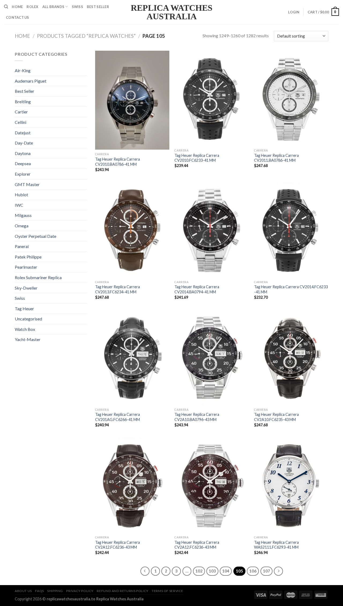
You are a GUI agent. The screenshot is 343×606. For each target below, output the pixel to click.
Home (17, 7)
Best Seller (98, 7)
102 (199, 570)
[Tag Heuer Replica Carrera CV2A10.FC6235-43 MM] (291, 357)
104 (225, 570)
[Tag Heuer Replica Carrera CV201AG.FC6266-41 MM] (132, 357)
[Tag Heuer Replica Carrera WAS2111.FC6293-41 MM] (291, 485)
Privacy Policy (80, 591)
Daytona (23, 153)
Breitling (23, 101)
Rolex (32, 7)
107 (266, 570)
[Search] (6, 7)
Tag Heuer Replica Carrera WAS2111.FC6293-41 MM (276, 545)
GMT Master (27, 184)
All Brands (53, 7)
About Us (23, 591)
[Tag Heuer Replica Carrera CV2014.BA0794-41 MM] (211, 230)
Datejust (23, 132)
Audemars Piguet (30, 80)
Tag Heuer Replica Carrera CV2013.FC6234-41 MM (117, 289)
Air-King (23, 70)
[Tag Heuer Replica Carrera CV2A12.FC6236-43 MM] (132, 485)
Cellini (20, 122)
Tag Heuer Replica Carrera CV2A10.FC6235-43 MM (276, 417)
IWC (19, 205)
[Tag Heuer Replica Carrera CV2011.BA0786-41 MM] (291, 98)
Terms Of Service (167, 591)
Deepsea (23, 163)
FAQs (39, 591)
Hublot (21, 194)
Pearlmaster (26, 266)
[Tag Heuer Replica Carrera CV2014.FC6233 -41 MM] (291, 230)
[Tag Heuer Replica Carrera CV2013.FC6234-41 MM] (132, 230)
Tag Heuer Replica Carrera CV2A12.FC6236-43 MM (117, 545)
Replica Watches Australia (171, 12)
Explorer (23, 173)
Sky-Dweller (26, 287)
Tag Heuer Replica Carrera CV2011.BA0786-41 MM (276, 158)
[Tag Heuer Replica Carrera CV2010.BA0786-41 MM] (132, 100)
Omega (21, 225)
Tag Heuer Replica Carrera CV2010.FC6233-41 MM (196, 158)
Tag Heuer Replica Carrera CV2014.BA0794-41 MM (196, 289)
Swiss (77, 7)
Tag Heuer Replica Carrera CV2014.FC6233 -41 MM (291, 289)
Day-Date (24, 142)
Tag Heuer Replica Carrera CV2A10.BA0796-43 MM (196, 417)
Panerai (22, 246)
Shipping (55, 591)
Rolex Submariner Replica (38, 277)
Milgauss (23, 215)
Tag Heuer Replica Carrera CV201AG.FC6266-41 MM (117, 417)
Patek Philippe (28, 256)
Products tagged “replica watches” (86, 36)
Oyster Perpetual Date (35, 236)
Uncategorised (28, 318)
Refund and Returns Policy (122, 591)
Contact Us (17, 17)
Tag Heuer (24, 308)
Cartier (21, 111)
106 (252, 570)
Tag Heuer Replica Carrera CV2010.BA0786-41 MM (117, 162)
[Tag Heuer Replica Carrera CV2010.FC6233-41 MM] (211, 98)
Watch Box (25, 329)
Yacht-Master (27, 339)
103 (212, 570)
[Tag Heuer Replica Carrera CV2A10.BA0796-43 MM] (211, 357)
